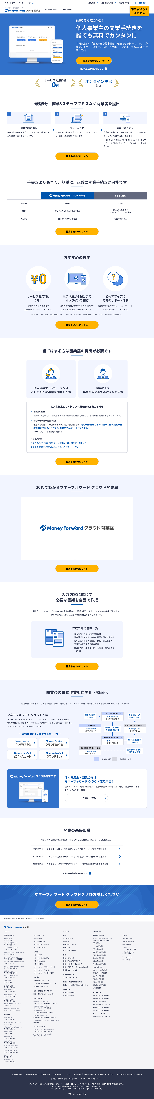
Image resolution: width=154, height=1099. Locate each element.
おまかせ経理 (37, 938)
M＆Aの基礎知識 (98, 982)
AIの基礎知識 (97, 988)
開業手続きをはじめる (77, 156)
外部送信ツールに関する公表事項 (129, 1074)
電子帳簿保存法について (41, 980)
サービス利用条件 (74, 1074)
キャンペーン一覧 (128, 941)
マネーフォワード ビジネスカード (44, 967)
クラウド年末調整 (9, 1037)
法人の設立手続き (51, 9)
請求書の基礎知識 (98, 958)
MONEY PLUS (128, 953)
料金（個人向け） (69, 958)
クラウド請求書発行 (14, 967)
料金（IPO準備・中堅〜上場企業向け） (76, 967)
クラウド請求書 (14, 963)
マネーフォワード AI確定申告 (13, 958)
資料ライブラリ (127, 938)
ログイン (142, 3)
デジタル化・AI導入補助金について (44, 983)
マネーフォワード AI (43, 1035)
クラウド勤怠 (12, 1023)
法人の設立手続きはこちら (91, 68)
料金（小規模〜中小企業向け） (73, 964)
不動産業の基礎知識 (99, 985)
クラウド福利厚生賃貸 (11, 1051)
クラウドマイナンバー (11, 1047)
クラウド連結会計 (9, 1000)
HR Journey (126, 960)
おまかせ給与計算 (39, 947)
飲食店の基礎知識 (98, 976)
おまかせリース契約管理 (41, 944)
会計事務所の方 (107, 3)
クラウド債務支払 (9, 986)
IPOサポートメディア (70, 977)
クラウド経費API (68, 996)
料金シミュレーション (70, 970)
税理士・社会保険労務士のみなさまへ (75, 985)
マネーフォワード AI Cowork (43, 1030)
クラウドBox (12, 1005)
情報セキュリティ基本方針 (53, 1074)
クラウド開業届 (38, 964)
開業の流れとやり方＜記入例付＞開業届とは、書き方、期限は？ (58, 443)
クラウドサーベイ (11, 1056)
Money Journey (127, 957)
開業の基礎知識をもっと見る (75, 873)
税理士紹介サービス (69, 944)
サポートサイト (68, 938)
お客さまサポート (126, 3)
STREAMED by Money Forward (43, 1012)
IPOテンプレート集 (99, 1013)
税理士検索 (66, 947)
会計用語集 (96, 943)
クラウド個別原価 (10, 995)
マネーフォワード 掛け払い (12, 1009)
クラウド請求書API (69, 993)
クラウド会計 (8, 939)
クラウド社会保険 (10, 1042)
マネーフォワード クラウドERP (43, 973)
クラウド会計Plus (11, 944)
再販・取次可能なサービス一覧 (43, 994)
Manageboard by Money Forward (44, 1016)
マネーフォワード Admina (41, 970)
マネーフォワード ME (129, 948)
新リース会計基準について (42, 986)
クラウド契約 (37, 955)
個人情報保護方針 (32, 1074)
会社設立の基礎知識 (99, 964)
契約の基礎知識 (98, 961)
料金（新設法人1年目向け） (72, 961)
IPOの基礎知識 (97, 967)
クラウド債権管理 (11, 976)
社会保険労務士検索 (69, 950)
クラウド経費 (8, 981)
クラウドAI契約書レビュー (42, 958)
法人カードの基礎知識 (100, 970)
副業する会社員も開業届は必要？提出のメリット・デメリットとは (59, 447)
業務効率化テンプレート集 (101, 1016)
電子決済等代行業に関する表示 (65, 1079)
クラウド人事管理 (9, 1018)
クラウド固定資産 (10, 990)
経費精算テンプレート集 (101, 998)
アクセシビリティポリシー (91, 1079)
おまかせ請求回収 (39, 941)
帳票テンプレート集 (99, 1001)
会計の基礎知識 (98, 949)
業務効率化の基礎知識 (100, 973)
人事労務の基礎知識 (99, 955)
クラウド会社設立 (39, 961)
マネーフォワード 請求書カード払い (45, 1002)
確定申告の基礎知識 (99, 952)
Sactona (46, 1021)
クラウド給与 (8, 1033)
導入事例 (66, 941)
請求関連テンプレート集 (101, 995)
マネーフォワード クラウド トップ (18, 3)
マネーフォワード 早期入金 (42, 1007)
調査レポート (126, 944)
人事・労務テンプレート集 (101, 1004)
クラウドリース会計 (11, 948)
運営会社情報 (17, 1074)
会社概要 (91, 3)
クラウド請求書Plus (10, 972)
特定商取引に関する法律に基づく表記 (98, 1074)
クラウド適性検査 (9, 1061)
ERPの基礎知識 (98, 946)
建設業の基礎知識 (98, 979)
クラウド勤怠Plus (13, 1028)
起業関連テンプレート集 (101, 1010)
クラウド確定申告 (14, 953)
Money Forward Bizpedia (102, 939)
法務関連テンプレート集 (101, 1007)
